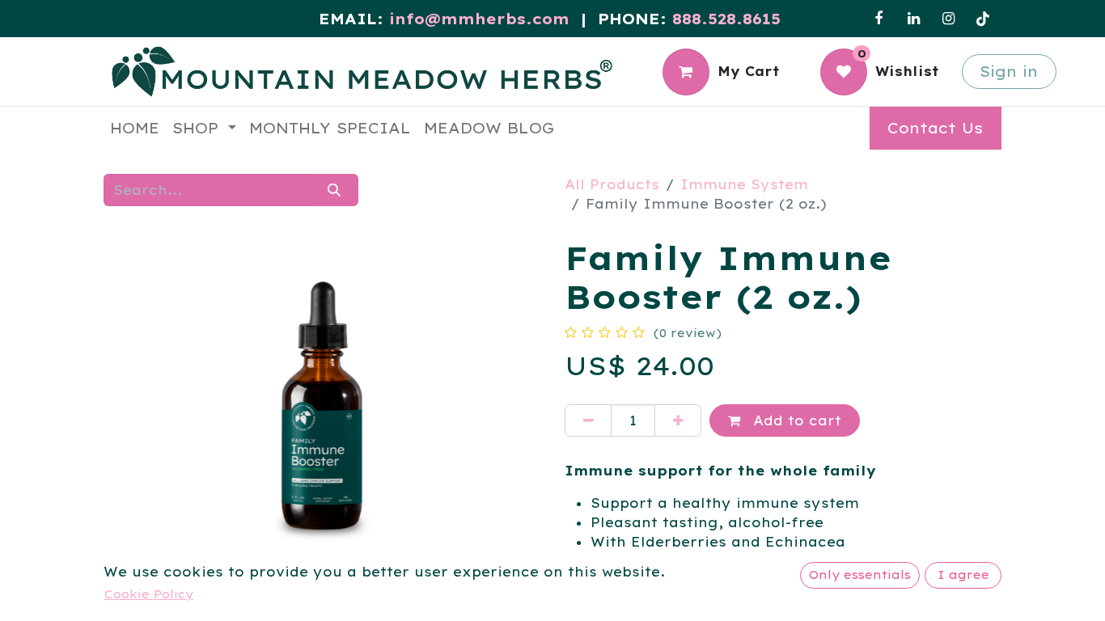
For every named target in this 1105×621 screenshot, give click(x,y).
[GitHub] (982, 18)
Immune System (744, 184)
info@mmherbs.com (479, 19)
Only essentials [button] (860, 575)
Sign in (1009, 71)
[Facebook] (878, 18)
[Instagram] (948, 18)
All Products (612, 184)
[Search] (333, 190)
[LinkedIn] (913, 18)
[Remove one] (588, 420)
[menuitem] (135, 128)
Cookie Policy (148, 594)
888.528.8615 (726, 19)
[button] (136, 400)
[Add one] (677, 420)
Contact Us (935, 128)
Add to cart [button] (794, 420)
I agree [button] (963, 575)
